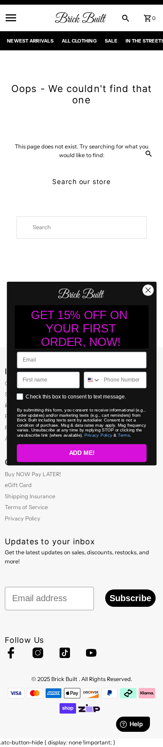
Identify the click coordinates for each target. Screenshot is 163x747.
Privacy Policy (98, 434)
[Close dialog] (148, 290)
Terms (124, 434)
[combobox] (92, 380)
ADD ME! (81, 453)
